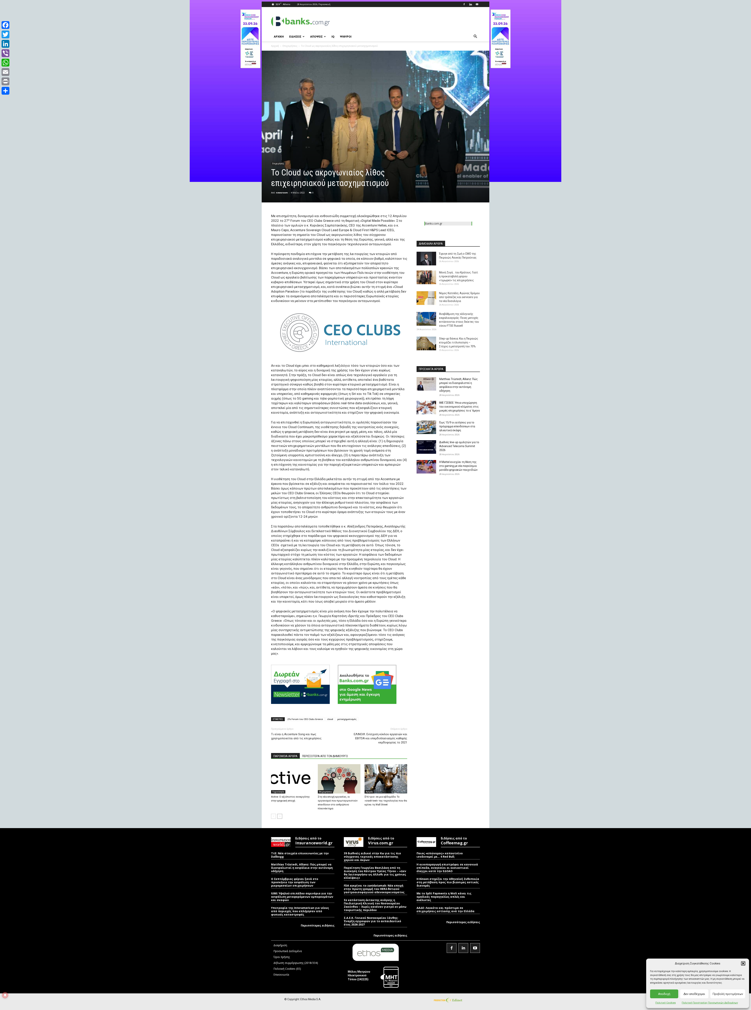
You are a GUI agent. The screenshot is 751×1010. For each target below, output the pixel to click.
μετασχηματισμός (347, 719)
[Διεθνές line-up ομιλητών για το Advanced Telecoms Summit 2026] (426, 447)
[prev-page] (273, 816)
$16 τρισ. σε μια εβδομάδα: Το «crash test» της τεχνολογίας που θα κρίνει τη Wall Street (386, 800)
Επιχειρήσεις (290, 46)
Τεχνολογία (278, 791)
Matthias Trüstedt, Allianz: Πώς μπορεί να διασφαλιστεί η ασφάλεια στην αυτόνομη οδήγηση (302, 868)
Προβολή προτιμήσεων (727, 994)
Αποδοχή (664, 994)
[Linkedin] (470, 4)
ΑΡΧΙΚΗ (279, 36)
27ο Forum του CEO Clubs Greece (305, 719)
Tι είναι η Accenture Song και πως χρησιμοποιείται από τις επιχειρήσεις (296, 736)
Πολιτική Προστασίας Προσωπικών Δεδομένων (710, 1002)
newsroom (282, 192)
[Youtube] (477, 4)
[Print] (5, 81)
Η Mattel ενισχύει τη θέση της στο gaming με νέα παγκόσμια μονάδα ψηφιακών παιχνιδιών (458, 465)
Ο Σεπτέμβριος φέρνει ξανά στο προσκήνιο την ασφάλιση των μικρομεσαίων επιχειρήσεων (294, 882)
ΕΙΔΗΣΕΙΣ (295, 36)
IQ (332, 36)
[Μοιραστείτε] (5, 90)
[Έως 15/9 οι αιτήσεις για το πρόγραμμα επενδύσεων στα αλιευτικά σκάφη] (426, 427)
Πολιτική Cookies (665, 1002)
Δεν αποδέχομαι (694, 994)
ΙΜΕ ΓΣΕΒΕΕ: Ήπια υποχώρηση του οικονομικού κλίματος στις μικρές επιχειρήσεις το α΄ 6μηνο (459, 406)
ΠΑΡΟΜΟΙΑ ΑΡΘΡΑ (285, 756)
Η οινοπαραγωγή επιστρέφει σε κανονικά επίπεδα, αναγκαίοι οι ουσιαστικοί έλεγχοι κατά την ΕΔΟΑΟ (447, 868)
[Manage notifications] (5, 995)
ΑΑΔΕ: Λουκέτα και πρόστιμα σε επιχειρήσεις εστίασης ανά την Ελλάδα (445, 909)
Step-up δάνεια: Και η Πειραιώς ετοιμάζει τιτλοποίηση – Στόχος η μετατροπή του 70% (458, 342)
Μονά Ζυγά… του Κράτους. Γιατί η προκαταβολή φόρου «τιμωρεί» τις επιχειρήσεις (458, 276)
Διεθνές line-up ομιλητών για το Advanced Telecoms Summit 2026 (459, 446)
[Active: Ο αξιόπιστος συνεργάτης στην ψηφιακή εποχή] (292, 778)
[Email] (5, 72)
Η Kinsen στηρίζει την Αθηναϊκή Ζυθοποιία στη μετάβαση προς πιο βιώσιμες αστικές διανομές (448, 882)
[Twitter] (5, 34)
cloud (330, 719)
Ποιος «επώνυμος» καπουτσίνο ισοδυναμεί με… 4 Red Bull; (440, 854)
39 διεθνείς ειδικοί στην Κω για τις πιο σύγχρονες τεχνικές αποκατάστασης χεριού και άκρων (372, 856)
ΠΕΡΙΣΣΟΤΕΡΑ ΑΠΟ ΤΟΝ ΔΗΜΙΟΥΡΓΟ (325, 756)
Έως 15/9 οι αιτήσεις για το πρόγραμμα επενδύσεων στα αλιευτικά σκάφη (457, 426)
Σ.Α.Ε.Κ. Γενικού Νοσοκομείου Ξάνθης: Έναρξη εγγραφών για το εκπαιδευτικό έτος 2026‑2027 (372, 921)
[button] (743, 963)
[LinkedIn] (5, 44)
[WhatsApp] (5, 62)
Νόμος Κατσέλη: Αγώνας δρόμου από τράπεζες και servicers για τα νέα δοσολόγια (459, 297)
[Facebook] (464, 4)
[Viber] (5, 53)
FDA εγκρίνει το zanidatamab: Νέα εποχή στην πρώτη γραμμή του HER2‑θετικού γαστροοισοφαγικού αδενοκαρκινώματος (374, 889)
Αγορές (369, 791)
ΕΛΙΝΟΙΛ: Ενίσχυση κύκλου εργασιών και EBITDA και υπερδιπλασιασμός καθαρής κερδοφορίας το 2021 (380, 738)
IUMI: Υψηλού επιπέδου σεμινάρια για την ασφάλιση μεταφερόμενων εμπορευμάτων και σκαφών (302, 896)
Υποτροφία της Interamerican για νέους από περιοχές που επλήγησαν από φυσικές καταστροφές (300, 911)
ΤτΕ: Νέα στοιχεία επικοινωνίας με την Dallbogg (300, 854)
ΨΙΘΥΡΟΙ (345, 36)
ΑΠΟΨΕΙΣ (316, 36)
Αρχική (275, 46)
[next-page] (279, 816)
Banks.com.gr (433, 223)
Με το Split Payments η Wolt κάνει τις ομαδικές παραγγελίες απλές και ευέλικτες (444, 896)
